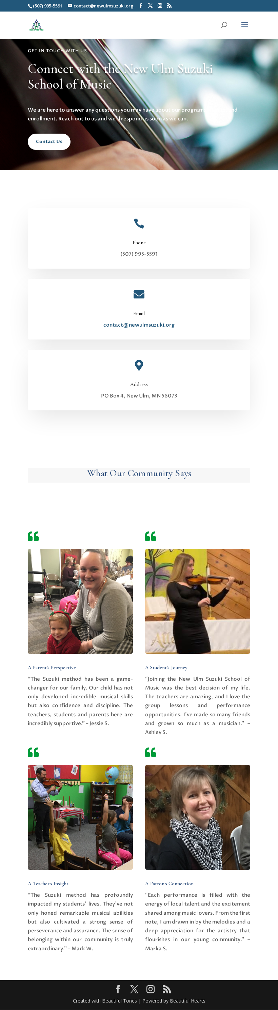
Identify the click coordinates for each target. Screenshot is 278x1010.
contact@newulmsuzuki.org (139, 325)
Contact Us (49, 141)
